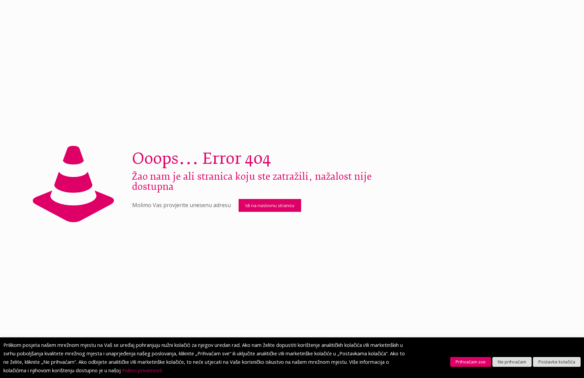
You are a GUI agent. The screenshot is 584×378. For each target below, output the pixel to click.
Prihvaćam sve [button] (471, 362)
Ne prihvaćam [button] (512, 362)
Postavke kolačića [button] (556, 362)
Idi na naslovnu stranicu (269, 205)
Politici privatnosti (142, 370)
